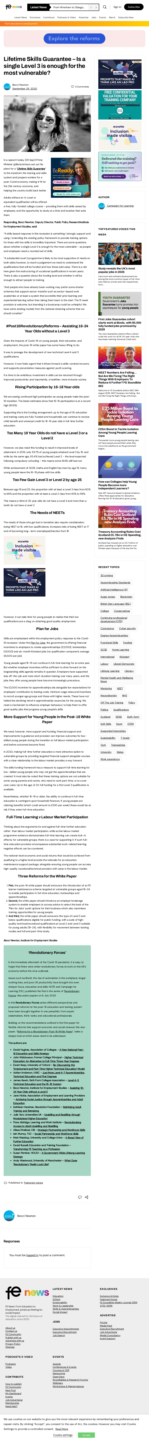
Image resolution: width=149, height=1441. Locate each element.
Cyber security (127, 628)
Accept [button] (86, 1435)
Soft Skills (105, 724)
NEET (120, 688)
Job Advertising (108, 1332)
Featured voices (33, 1182)
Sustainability (108, 738)
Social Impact (60, 1312)
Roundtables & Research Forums (70, 1379)
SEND (119, 716)
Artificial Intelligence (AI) (113, 589)
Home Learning (120, 649)
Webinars (58, 1383)
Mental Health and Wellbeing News (116, 679)
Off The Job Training (111, 702)
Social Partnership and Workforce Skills (56, 1133)
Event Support (107, 1338)
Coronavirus (107, 628)
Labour (104, 663)
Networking (59, 1373)
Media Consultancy (110, 1335)
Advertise (83, 17)
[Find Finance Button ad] (120, 166)
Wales (120, 752)
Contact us (11, 1331)
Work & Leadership (63, 1305)
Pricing (103, 1322)
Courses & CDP (61, 1370)
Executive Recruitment (65, 1332)
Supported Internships (113, 731)
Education (58, 1296)
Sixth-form (133, 716)
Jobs (93, 17)
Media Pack (106, 1325)
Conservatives (122, 611)
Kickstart (124, 656)
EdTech (56, 1299)
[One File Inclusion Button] (24, 562)
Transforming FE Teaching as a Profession (36, 1149)
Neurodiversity (108, 695)
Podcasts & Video (66, 17)
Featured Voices (108, 1299)
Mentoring (106, 688)
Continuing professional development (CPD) (113, 619)
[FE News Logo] (13, 7)
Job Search (59, 1335)
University (106, 752)
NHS (124, 695)
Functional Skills (109, 642)
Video (8, 1367)
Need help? (11, 1406)
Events (102, 17)
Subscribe (134, 7)
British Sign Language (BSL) (115, 603)
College (104, 611)
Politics (104, 709)
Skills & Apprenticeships (66, 1308)
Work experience (110, 759)
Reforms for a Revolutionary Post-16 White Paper (45, 1031)
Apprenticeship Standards (115, 582)
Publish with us (13, 1337)
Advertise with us (14, 1340)
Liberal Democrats (124, 663)
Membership (12, 1403)
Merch (112, 17)
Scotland (105, 716)
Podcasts (10, 1364)
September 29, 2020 (24, 88)
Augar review (107, 596)
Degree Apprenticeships (114, 635)
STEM (130, 724)
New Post (10, 1390)
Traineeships (118, 745)
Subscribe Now (126, 17)
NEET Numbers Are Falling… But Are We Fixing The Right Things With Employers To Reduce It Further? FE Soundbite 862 (70, 7)
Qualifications (121, 709)
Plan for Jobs (38, 642)
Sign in (117, 7)
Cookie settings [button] (63, 1435)
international (107, 656)
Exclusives (35, 17)
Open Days (59, 1376)
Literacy (129, 671)
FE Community (13, 1334)
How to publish (13, 1384)
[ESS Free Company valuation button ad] (120, 104)
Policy (131, 702)
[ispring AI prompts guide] (24, 594)
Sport (119, 724)
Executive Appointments (66, 1328)
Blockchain (126, 596)
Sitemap (10, 1347)
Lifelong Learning (110, 671)
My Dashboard (13, 1393)
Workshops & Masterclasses (68, 1386)
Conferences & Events (64, 1367)
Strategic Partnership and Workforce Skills (61, 1130)
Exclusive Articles (109, 1296)
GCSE (103, 649)
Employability (60, 1302)
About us (10, 1327)
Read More (61, 1429)
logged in (32, 1255)
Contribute (49, 17)
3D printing (106, 575)
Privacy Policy (13, 1343)
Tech (103, 745)
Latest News (20, 17)
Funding (127, 642)
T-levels (125, 738)
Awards (57, 1364)
